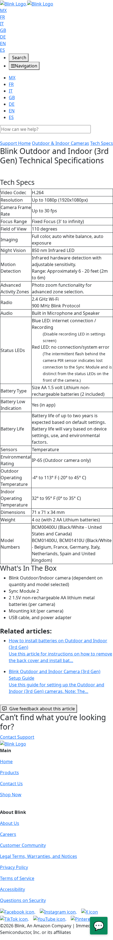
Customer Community (23, 845)
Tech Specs (101, 143)
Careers (8, 834)
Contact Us (11, 784)
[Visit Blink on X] (89, 911)
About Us (9, 823)
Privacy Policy (14, 867)
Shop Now (10, 795)
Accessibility (12, 889)
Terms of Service (17, 878)
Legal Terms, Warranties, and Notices (38, 856)
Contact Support (17, 737)
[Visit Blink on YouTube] (49, 918)
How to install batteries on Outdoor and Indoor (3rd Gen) (60, 650)
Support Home (15, 143)
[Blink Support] (26, 3)
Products (9, 773)
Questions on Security (23, 900)
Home (6, 761)
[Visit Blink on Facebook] (17, 911)
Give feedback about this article (42, 709)
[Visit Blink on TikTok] (14, 918)
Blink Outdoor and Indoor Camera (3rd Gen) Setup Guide (56, 681)
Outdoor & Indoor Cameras (60, 143)
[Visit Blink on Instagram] (58, 911)
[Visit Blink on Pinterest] (87, 918)
